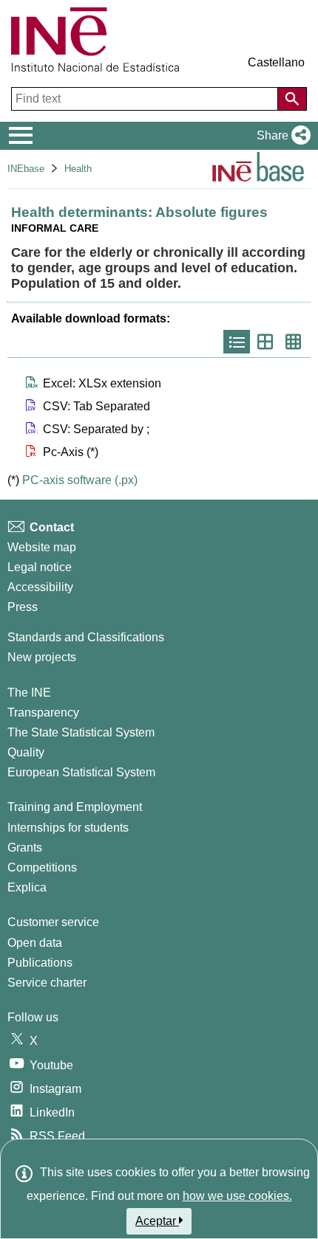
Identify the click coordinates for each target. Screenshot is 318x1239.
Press (22, 607)
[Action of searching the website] (292, 99)
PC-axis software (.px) (80, 480)
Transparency (43, 712)
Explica (27, 887)
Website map (41, 547)
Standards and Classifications (85, 637)
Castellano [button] (276, 62)
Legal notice (39, 567)
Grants (24, 847)
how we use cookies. (237, 1196)
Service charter (47, 982)
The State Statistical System (81, 732)
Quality (25, 752)
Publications (39, 962)
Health (78, 168)
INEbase (25, 168)
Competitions (42, 867)
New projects (41, 657)
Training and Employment (74, 807)
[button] (281, 135)
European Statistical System (81, 772)
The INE (29, 692)
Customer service (53, 922)
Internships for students (68, 827)
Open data (34, 942)
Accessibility (40, 587)
